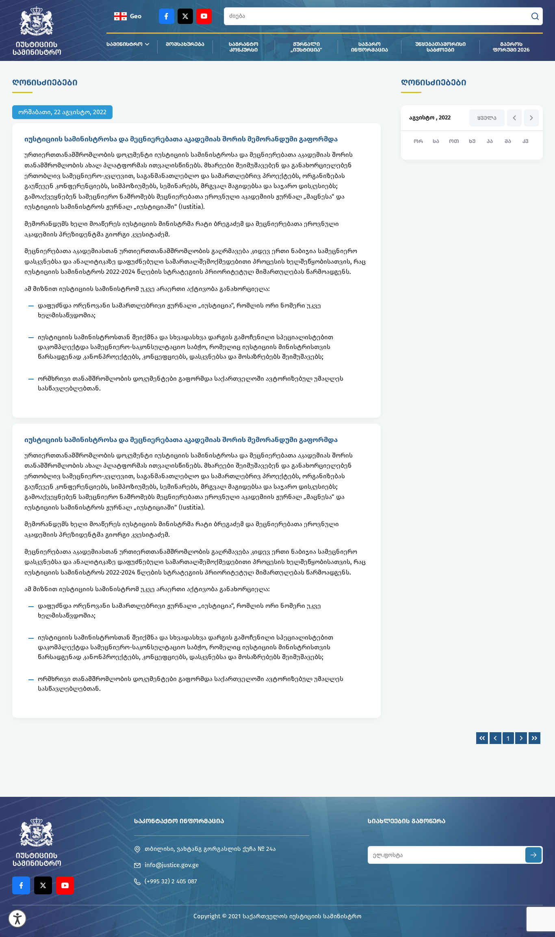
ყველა (486, 118)
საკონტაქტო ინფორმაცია (179, 821)
